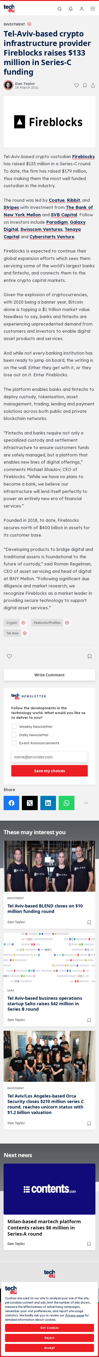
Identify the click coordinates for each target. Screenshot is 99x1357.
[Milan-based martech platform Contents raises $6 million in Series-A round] (49, 1189)
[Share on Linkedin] (49, 803)
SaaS (10, 990)
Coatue (57, 200)
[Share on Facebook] (13, 803)
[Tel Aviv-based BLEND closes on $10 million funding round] (49, 866)
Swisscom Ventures (41, 229)
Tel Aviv (12, 633)
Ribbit (73, 200)
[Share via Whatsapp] (68, 803)
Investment (14, 24)
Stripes (11, 207)
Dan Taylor (16, 922)
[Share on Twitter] (31, 803)
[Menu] (92, 9)
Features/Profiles (47, 622)
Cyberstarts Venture (52, 236)
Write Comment (49, 675)
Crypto (11, 622)
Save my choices (49, 770)
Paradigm (57, 222)
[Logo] (12, 8)
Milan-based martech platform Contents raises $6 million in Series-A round (44, 1227)
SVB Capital (64, 215)
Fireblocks (83, 156)
